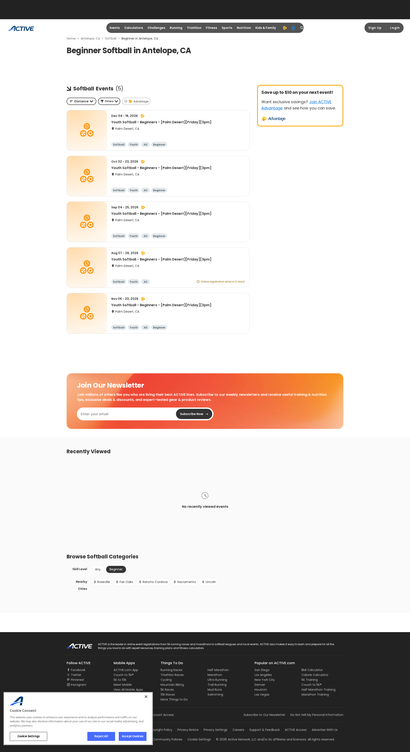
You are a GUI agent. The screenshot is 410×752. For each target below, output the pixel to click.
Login (395, 28)
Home (71, 38)
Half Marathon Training (318, 689)
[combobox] (81, 101)
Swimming (215, 694)
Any (98, 569)
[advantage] (285, 28)
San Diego (262, 670)
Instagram (78, 685)
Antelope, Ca (90, 38)
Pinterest (77, 680)
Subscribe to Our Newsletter (264, 715)
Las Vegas (262, 694)
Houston (261, 689)
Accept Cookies (132, 736)
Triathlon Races (172, 675)
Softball (110, 38)
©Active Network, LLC (236, 739)
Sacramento (186, 582)
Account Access (161, 715)
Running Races (171, 670)
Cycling (166, 680)
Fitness (211, 28)
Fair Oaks (126, 582)
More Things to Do (174, 699)
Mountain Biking (172, 685)
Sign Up (375, 28)
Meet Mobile (123, 685)
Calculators (133, 28)
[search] (302, 28)
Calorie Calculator (315, 675)
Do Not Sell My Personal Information (316, 715)
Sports (227, 28)
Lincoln (211, 582)
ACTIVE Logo (76, 644)
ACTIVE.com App (126, 670)
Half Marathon (218, 670)
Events (115, 28)
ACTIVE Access (296, 730)
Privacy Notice (188, 730)
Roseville (103, 582)
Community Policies (167, 739)
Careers (238, 730)
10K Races (168, 694)
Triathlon (194, 28)
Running (176, 28)
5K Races (167, 689)
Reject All (101, 736)
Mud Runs (215, 689)
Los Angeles (263, 675)
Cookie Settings (29, 736)
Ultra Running (217, 680)
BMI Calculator (312, 670)
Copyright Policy (160, 730)
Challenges (156, 28)
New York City (265, 680)
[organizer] (293, 28)
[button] (109, 101)
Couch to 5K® (124, 675)
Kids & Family (265, 28)
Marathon (215, 675)
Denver (260, 685)
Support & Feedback (264, 730)
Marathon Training (315, 694)
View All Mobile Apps (128, 689)
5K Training (310, 680)
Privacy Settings (215, 730)
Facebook (78, 670)
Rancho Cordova (155, 582)
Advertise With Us (325, 730)
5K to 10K (120, 680)
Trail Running (217, 685)
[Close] (146, 696)
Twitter (76, 675)
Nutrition (244, 28)
